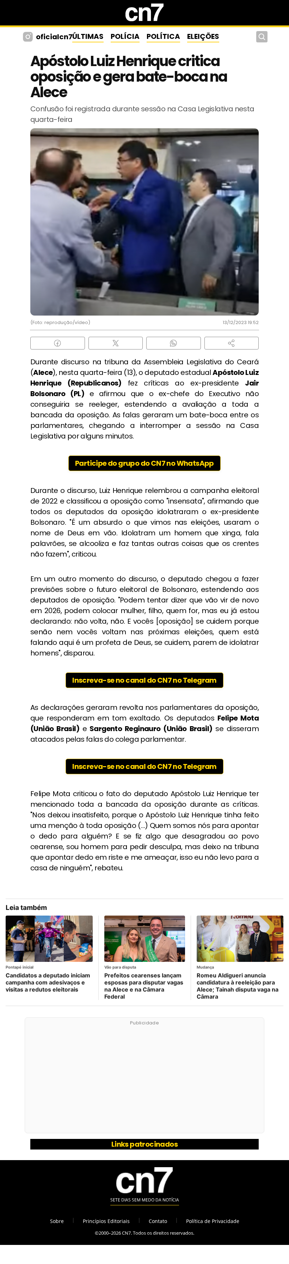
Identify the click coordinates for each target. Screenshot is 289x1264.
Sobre (57, 1221)
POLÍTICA (163, 36)
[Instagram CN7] (29, 37)
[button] (231, 343)
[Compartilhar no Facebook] (57, 343)
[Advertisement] (144, 1079)
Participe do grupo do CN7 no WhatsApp (144, 463)
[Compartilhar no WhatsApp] (173, 343)
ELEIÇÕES (203, 36)
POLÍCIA (125, 36)
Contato (158, 1221)
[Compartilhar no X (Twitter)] (115, 343)
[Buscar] (262, 36)
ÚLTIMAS (88, 36)
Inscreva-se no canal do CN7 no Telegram (144, 680)
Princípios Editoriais (106, 1221)
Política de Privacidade (212, 1221)
